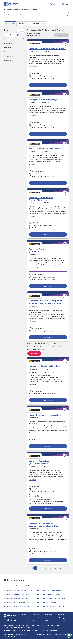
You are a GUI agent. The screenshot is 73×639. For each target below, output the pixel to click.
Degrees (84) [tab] (10, 23)
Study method (8, 56)
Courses (35, 621)
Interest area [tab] (9, 584)
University (7, 47)
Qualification (8, 52)
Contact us (24, 614)
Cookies (28, 630)
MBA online (48, 621)
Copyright (34, 630)
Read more (32, 66)
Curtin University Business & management (17, 593)
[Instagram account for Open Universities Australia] (8, 620)
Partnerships (25, 618)
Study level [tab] (19, 584)
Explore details (47, 85)
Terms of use (53, 630)
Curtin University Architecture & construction (18, 589)
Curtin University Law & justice (46, 601)
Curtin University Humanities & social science (50, 597)
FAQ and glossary (62, 618)
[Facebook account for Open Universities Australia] (5, 620)
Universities (36, 618)
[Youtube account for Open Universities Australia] (15, 620)
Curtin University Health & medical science (17, 597)
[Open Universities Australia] (11, 5)
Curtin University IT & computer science (16, 601)
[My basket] (63, 4)
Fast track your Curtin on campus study (44, 414)
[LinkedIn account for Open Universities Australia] (11, 620)
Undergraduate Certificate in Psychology (45, 99)
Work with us (25, 621)
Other (6, 65)
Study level (7, 39)
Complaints (22, 630)
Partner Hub (60, 621)
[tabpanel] (36, 300)
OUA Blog (48, 614)
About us (35, 614)
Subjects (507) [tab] (23, 23)
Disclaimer (41, 630)
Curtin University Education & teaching (48, 593)
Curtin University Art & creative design (48, 589)
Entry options (8, 60)
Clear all (20, 31)
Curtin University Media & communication (17, 605)
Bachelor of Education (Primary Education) (46, 148)
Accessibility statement (11, 630)
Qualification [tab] (30, 584)
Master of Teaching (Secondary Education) (46, 365)
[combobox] (36, 14)
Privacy (47, 630)
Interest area (8, 43)
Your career (48, 618)
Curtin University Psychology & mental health (50, 605)
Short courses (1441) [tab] (38, 23)
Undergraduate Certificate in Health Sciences (47, 48)
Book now (34, 353)
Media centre (61, 614)
